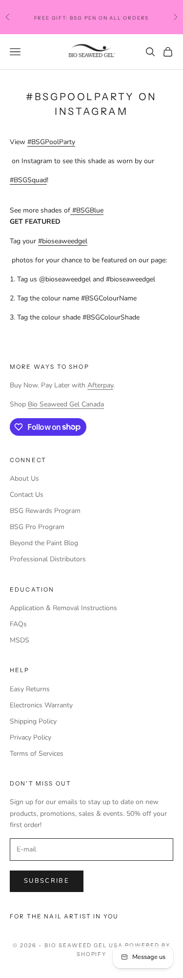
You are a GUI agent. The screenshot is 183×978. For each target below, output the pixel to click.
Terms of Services (36, 753)
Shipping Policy (33, 721)
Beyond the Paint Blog (44, 543)
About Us (24, 478)
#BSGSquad (28, 180)
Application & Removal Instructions (63, 608)
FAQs (18, 624)
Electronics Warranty (41, 705)
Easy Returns (30, 689)
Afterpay (100, 385)
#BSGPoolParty (51, 142)
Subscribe (46, 880)
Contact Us (26, 494)
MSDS (19, 640)
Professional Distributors (48, 559)
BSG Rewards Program (45, 510)
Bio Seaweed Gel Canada (66, 404)
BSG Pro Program (37, 527)
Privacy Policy (30, 737)
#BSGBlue (87, 210)
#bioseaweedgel (62, 241)
